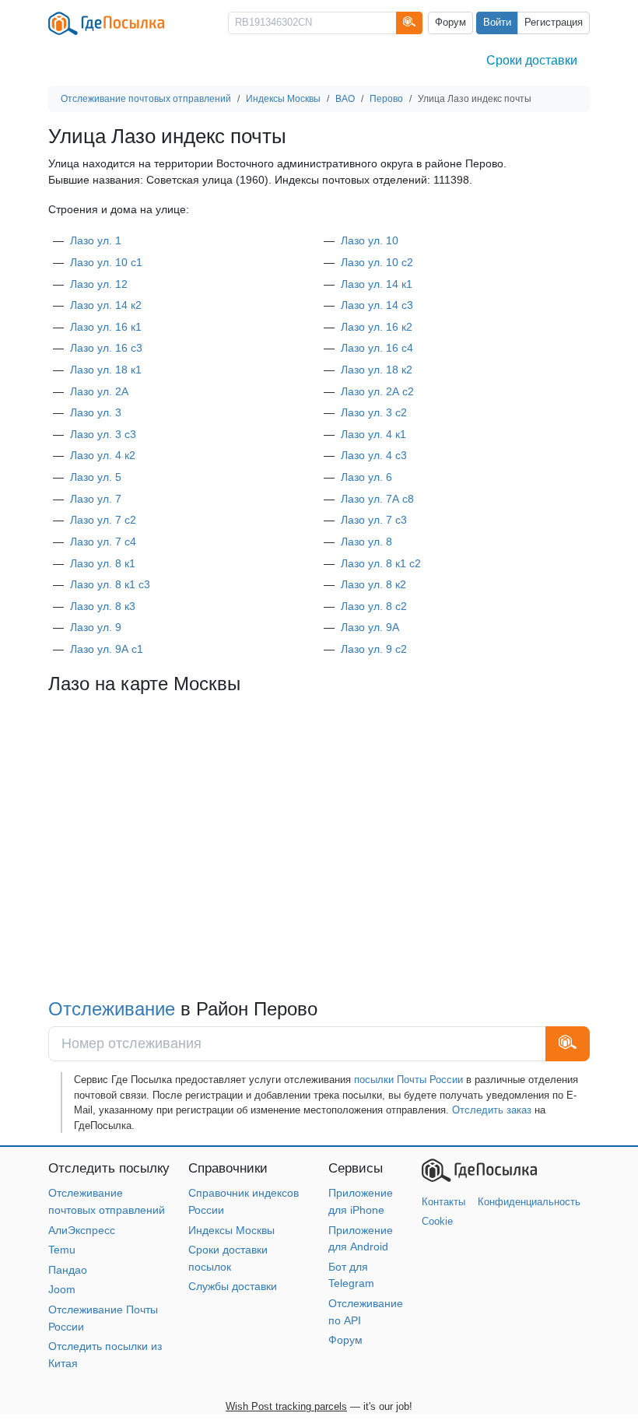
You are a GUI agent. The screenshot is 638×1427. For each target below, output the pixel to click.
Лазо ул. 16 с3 (106, 348)
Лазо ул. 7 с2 (103, 520)
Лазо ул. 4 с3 (374, 455)
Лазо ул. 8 (366, 541)
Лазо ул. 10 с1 (106, 262)
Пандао (67, 1270)
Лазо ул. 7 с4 (103, 541)
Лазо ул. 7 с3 (374, 520)
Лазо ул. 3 (95, 412)
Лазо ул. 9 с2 (374, 649)
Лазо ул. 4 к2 (102, 455)
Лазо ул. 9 (95, 627)
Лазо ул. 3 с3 (103, 434)
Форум (450, 22)
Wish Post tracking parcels (286, 1406)
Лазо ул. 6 (366, 477)
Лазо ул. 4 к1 (373, 434)
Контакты (443, 1202)
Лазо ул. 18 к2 (376, 369)
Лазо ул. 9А (370, 627)
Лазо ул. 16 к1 (106, 327)
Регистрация (553, 22)
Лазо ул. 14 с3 (377, 305)
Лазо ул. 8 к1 (102, 563)
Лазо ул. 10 (369, 240)
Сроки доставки (531, 60)
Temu (61, 1249)
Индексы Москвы (231, 1230)
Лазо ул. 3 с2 (374, 412)
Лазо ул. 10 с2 (377, 262)
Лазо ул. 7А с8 (377, 499)
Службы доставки (232, 1286)
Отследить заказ (491, 1110)
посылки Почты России (408, 1079)
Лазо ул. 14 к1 (376, 284)
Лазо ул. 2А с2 (377, 391)
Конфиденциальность (529, 1202)
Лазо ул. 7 (95, 499)
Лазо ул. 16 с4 (377, 348)
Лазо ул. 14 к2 (106, 305)
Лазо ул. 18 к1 (106, 369)
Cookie (437, 1221)
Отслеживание (111, 1009)
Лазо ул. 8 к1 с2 (381, 563)
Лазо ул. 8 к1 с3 (110, 584)
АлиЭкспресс (81, 1230)
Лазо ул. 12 (99, 284)
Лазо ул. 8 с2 (374, 606)
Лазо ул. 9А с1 (106, 649)
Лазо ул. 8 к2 (373, 584)
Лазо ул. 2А (99, 391)
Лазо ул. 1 (95, 240)
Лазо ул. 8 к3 (102, 606)
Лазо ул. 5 (95, 477)
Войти (497, 22)
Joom (61, 1289)
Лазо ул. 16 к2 (376, 327)
